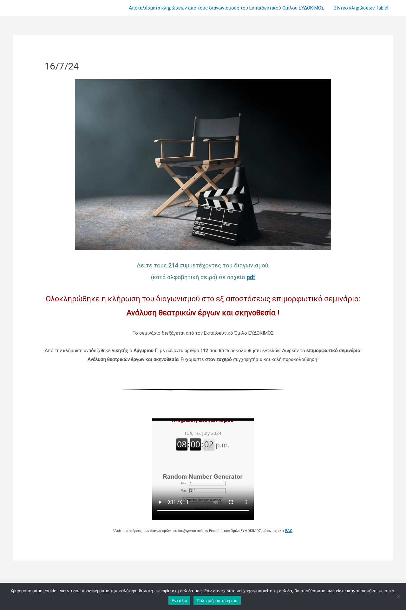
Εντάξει (179, 600)
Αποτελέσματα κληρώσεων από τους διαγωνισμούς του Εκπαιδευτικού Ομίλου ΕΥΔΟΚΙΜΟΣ (226, 8)
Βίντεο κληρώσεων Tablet (361, 8)
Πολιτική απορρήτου (217, 600)
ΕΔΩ (288, 531)
